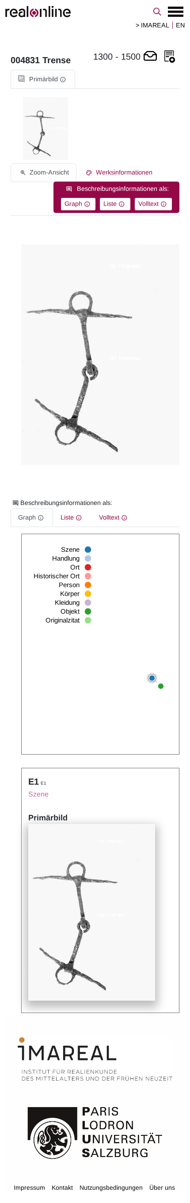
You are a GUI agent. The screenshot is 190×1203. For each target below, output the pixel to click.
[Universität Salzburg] (95, 1131)
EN (180, 25)
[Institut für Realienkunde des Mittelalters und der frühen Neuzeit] (95, 1059)
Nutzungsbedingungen (111, 1187)
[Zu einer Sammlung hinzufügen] (169, 57)
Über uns (162, 1187)
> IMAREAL (152, 25)
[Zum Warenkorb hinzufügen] (150, 57)
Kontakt (62, 1187)
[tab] (43, 79)
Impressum (29, 1187)
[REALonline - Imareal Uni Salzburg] (95, 11)
